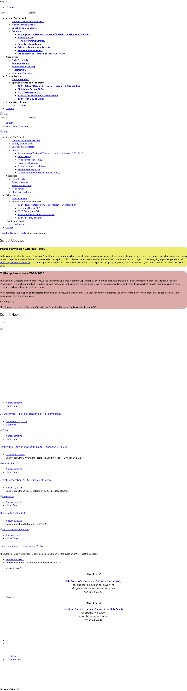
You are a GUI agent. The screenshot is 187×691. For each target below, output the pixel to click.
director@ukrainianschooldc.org (15, 262)
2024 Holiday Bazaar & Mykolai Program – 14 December (49, 86)
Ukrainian (10, 7)
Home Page (12, 406)
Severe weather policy (30, 50)
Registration (19, 69)
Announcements (14, 402)
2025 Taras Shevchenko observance (38, 95)
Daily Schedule (20, 60)
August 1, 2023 (14, 520)
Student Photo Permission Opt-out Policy (41, 53)
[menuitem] (9, 122)
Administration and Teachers (28, 21)
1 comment (11, 424)
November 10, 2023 (16, 421)
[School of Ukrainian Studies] (4, 114)
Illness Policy (25, 37)
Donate (10, 108)
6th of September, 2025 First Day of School (26, 480)
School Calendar (21, 63)
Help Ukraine (19, 105)
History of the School (24, 24)
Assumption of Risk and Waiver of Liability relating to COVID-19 (54, 34)
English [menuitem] (9, 122)
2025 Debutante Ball (29, 92)
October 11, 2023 (15, 454)
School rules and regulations (34, 47)
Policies (16, 31)
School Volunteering (23, 66)
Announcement (20, 79)
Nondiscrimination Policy (31, 40)
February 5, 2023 (15, 559)
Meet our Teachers (22, 73)
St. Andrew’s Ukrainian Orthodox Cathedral (93, 581)
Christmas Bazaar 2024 (31, 89)
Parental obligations (29, 44)
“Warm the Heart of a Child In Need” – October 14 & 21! (33, 447)
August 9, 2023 (14, 487)
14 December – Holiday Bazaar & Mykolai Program (30, 414)
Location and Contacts (24, 28)
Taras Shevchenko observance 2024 (21, 546)
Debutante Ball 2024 (12, 513)
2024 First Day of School (31, 98)
